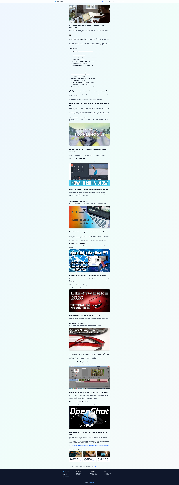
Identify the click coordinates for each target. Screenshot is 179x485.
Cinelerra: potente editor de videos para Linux (80, 74)
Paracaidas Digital (91, 482)
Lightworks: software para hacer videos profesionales (82, 69)
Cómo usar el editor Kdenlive (78, 67)
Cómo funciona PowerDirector (79, 55)
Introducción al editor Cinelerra (79, 76)
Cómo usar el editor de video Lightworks (81, 71)
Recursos (118, 1)
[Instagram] (66, 476)
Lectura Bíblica (109, 1)
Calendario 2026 (78, 474)
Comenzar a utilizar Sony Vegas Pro (80, 80)
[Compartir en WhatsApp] (98, 466)
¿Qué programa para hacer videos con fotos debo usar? (82, 51)
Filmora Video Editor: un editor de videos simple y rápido (82, 61)
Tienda (114, 1)
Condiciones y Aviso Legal (108, 475)
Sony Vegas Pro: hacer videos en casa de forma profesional (83, 78)
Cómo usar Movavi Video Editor (79, 59)
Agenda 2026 (78, 473)
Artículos (103, 1)
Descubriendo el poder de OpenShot (80, 84)
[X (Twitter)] (68, 476)
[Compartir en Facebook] (96, 466)
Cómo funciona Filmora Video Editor (80, 63)
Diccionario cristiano (93, 475)
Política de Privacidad (107, 473)
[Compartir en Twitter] (100, 466)
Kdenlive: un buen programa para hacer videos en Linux (82, 65)
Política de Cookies (107, 474)
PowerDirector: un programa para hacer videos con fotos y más (84, 52)
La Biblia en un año (93, 473)
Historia (123, 1)
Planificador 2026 (79, 475)
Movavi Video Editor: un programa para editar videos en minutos (84, 57)
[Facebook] (63, 476)
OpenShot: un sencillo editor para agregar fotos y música (82, 82)
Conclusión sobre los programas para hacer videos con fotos (83, 86)
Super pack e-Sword (93, 474)
